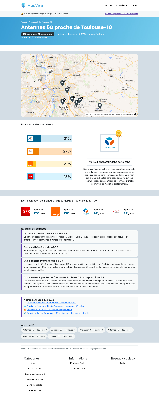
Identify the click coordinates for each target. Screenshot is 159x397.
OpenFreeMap (98, 114)
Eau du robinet (34, 368)
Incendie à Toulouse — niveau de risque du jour (49, 309)
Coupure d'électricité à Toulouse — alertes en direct (51, 302)
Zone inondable (34, 385)
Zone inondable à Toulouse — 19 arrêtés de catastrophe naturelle (58, 313)
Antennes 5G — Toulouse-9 (35, 330)
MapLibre (89, 114)
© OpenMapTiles (109, 114)
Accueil (108, 5)
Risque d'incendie (34, 379)
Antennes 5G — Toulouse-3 (91, 330)
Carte (134, 5)
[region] (79, 85)
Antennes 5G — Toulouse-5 (61, 336)
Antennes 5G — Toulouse (34, 336)
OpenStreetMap (128, 114)
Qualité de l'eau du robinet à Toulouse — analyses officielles (55, 306)
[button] (62, 83)
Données (121, 5)
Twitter (123, 363)
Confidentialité (78, 368)
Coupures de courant (34, 374)
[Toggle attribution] (135, 114)
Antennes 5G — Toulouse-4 (120, 330)
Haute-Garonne (121, 14)
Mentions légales (78, 363)
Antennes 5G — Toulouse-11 (63, 330)
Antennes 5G (34, 22)
